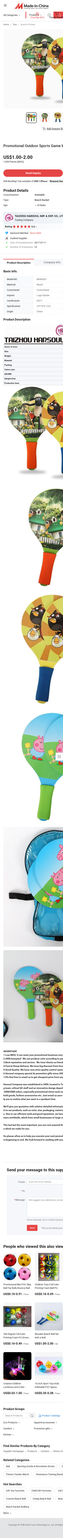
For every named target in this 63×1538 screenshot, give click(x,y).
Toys (15, 24)
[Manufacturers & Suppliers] (31, 6)
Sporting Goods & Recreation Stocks (36, 1466)
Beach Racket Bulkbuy (17, 1506)
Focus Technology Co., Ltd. (42, 1524)
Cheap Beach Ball (42, 1498)
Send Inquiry (33, 173)
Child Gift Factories (41, 1490)
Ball (8, 1466)
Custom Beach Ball (16, 1498)
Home (6, 24)
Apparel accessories (44, 1422)
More (6, 1512)
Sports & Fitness (27, 24)
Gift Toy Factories (15, 1490)
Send (32, 1227)
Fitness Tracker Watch (17, 1474)
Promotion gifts (42, 1428)
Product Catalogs (50, 1415)
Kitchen (7, 1434)
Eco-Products (10, 1422)
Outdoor (7, 1428)
